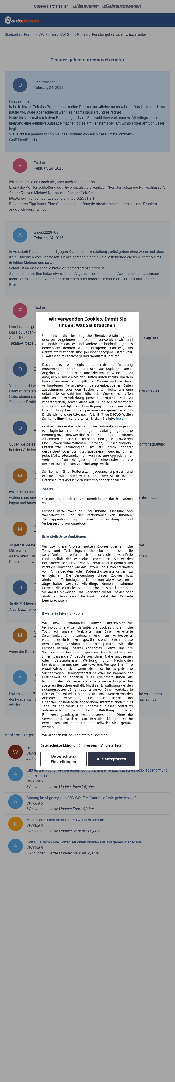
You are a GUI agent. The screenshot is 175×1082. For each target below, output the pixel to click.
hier (119, 418)
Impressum (88, 745)
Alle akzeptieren (111, 758)
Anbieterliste (111, 745)
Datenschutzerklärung (57, 745)
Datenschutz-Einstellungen (63, 759)
